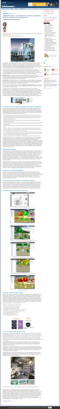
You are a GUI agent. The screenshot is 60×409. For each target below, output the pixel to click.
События (16, 8)
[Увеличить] (23, 101)
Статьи (7, 8)
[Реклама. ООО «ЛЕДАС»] (43, 4)
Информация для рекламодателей (48, 88)
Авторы (12, 8)
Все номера (45, 60)
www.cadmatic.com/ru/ (12, 386)
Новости (3, 8)
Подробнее (45, 87)
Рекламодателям (22, 8)
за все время (50, 24)
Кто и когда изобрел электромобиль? (50, 32)
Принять (50, 407)
